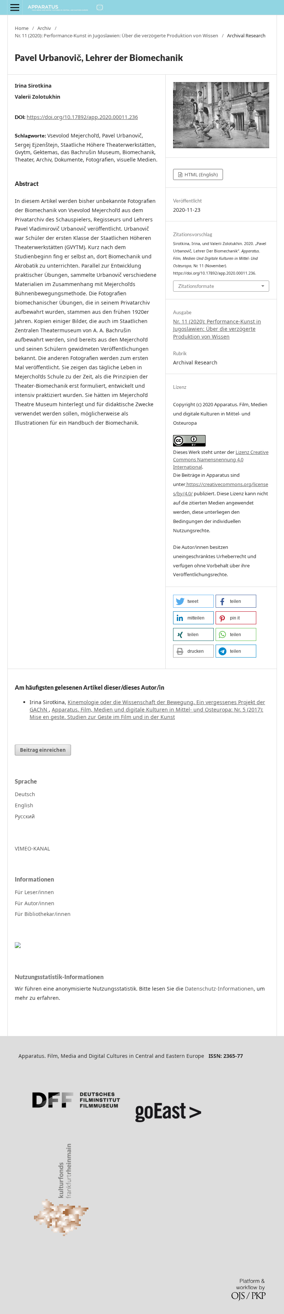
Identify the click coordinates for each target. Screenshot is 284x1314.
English (24, 805)
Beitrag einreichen (43, 750)
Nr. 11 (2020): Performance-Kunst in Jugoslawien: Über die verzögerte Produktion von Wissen (116, 35)
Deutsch (25, 794)
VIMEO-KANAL (32, 848)
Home (21, 28)
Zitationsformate (196, 286)
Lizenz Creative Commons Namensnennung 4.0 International (220, 459)
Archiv (44, 28)
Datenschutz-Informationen (219, 988)
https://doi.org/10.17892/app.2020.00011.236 (82, 116)
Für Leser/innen (34, 892)
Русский (25, 816)
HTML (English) (200, 174)
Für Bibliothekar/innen (43, 913)
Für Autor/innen (34, 903)
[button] (193, 601)
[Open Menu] (14, 7)
